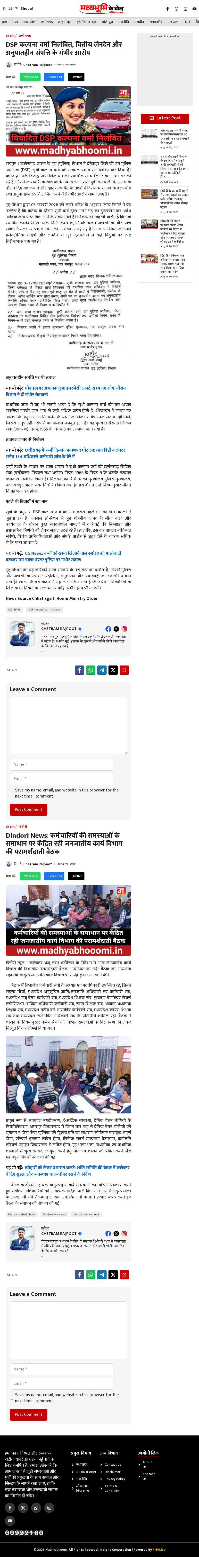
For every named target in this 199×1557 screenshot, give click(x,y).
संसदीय (139, 22)
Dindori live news (54, 1214)
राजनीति (123, 22)
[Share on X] (113, 670)
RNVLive (159, 1549)
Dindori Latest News (21, 1214)
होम (4, 22)
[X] (116, 629)
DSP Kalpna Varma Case (44, 609)
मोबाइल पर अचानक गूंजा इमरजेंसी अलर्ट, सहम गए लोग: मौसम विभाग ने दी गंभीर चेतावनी (66, 392)
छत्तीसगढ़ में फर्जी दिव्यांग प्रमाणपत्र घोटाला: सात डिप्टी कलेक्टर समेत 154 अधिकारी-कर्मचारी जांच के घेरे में (65, 454)
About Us (147, 1464)
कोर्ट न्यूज (107, 22)
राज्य (15, 22)
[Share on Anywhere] (124, 670)
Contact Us (113, 1464)
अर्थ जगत (174, 22)
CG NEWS (14, 609)
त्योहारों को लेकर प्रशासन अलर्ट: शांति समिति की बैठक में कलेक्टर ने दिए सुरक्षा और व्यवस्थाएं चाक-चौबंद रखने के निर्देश (68, 1171)
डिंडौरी (23, 826)
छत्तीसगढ (47, 22)
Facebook (55, 76)
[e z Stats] (24, 1532)
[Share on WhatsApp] (90, 670)
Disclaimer (112, 1472)
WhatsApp (31, 76)
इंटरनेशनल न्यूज (86, 22)
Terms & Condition (112, 1488)
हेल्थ (188, 22)
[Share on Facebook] (79, 670)
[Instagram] (124, 629)
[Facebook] (108, 629)
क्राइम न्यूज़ (64, 22)
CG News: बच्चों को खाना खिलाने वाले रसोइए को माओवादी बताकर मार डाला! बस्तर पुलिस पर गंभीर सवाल (63, 557)
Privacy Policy (115, 1479)
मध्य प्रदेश (29, 22)
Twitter (77, 76)
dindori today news (87, 1214)
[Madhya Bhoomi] (102, 8)
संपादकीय (156, 22)
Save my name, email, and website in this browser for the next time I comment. (67, 793)
